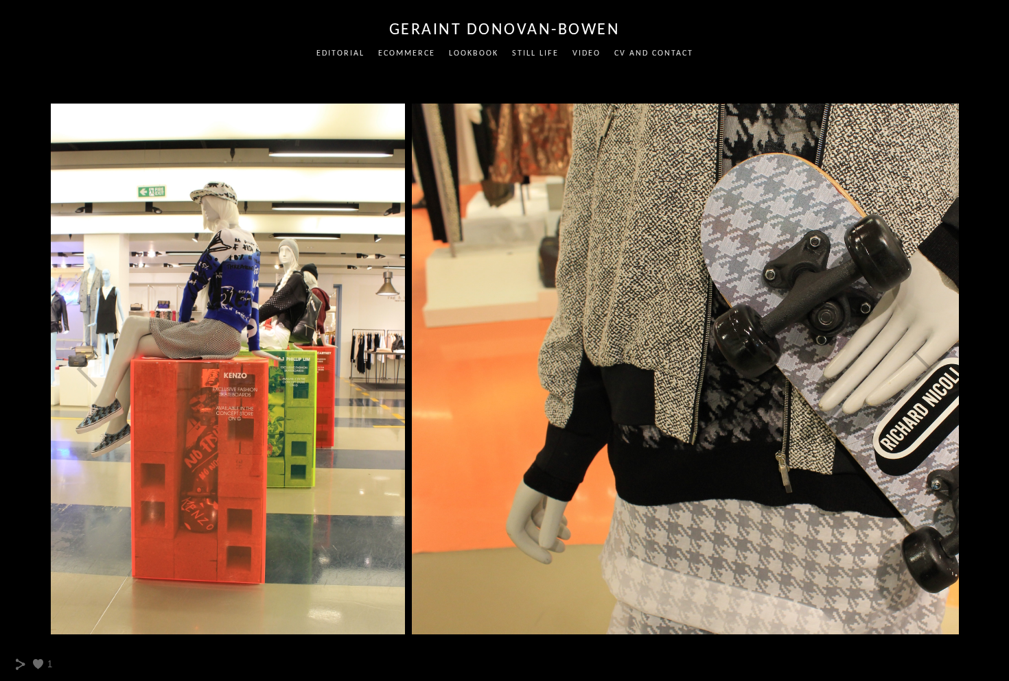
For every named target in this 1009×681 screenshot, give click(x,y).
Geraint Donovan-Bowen (505, 30)
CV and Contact (653, 53)
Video (586, 53)
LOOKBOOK (473, 53)
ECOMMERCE (406, 53)
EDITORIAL (340, 53)
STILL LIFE (535, 53)
